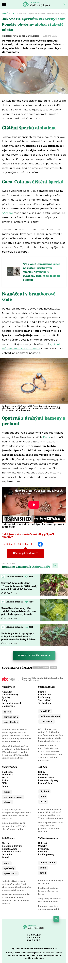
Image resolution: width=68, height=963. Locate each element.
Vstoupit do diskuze (26, 553)
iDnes (46, 437)
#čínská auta (11, 717)
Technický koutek (11, 703)
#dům (43, 796)
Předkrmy (43, 849)
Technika (7, 854)
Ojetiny (6, 697)
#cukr (43, 868)
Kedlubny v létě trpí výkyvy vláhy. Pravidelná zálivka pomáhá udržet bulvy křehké (18, 636)
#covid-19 (45, 711)
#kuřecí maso (47, 862)
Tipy (13, 13)
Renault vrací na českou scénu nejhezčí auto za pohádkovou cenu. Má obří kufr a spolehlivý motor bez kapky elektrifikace (16, 735)
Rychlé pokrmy (46, 854)
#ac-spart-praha (13, 797)
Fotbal (5, 777)
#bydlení (44, 791)
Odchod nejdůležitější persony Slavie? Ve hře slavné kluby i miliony (14, 826)
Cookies (34, 940)
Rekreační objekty (48, 780)
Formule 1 (7, 774)
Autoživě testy (10, 694)
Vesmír (6, 857)
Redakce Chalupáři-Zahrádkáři (20, 35)
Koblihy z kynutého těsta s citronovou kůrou (48, 891)
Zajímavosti (8, 706)
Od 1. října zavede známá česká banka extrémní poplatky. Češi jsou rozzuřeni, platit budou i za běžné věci (50, 735)
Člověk (5, 843)
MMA (4, 783)
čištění (45, 668)
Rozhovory (44, 697)
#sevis (7, 712)
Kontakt (34, 935)
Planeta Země (9, 849)
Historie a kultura (12, 846)
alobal (36, 668)
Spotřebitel (44, 700)
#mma (7, 792)
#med (43, 873)
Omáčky (42, 846)
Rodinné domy (46, 783)
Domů (5, 13)
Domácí (42, 692)
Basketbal (7, 772)
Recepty (42, 851)
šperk (53, 668)
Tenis (5, 786)
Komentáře (44, 694)
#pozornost (10, 873)
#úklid (43, 801)
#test (7, 863)
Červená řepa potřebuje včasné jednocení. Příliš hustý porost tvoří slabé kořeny (19, 586)
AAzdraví (7, 212)
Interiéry (43, 774)
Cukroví (42, 843)
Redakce (34, 937)
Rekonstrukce (46, 777)
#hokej (7, 802)
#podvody (9, 868)
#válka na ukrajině (50, 716)
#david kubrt (11, 722)
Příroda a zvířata (11, 851)
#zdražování (46, 721)
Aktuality (7, 692)
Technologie (44, 703)
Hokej (5, 780)
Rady (4, 700)
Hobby (41, 772)
